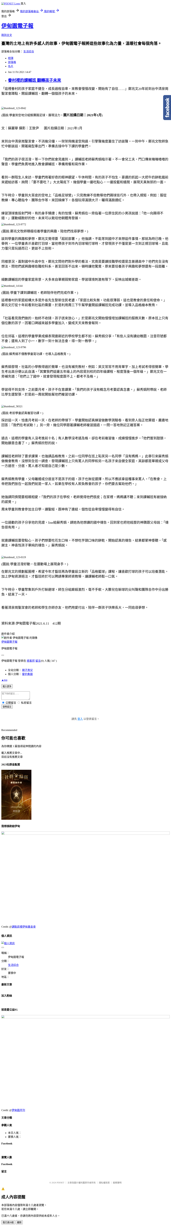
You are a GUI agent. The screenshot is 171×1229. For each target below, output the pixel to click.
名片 (10, 66)
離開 (19, 1222)
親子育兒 (27, 670)
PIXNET (60, 1182)
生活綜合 (28, 51)
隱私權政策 (104, 1182)
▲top (4, 680)
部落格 (12, 62)
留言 (38, 660)
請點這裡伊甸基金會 (24, 926)
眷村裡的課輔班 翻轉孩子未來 (34, 80)
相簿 (10, 58)
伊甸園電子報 (17, 26)
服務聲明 (117, 1182)
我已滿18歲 (8, 1222)
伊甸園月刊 (18, 1110)
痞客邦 (31, 660)
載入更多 (7, 686)
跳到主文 (6, 35)
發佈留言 (7, 706)
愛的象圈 (27, 674)
